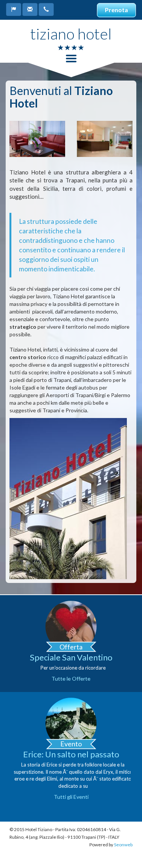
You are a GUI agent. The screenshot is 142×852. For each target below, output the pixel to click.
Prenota (116, 9)
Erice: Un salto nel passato (71, 754)
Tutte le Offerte (71, 678)
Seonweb (123, 844)
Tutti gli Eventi (71, 796)
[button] (13, 9)
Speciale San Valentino (71, 657)
